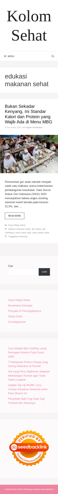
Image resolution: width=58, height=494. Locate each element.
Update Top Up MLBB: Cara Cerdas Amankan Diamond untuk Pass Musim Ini (28, 389)
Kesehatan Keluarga (20, 305)
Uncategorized (16, 321)
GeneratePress (47, 489)
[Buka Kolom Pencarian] (53, 56)
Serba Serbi (15, 316)
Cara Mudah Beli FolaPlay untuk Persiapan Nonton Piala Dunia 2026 (27, 352)
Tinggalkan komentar (18, 236)
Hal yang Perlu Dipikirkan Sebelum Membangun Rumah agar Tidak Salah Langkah (29, 375)
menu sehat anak (23, 232)
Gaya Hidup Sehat (16, 225)
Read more (14, 216)
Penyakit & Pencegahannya (24, 311)
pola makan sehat (41, 232)
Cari (10, 266)
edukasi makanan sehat (19, 229)
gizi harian (36, 229)
